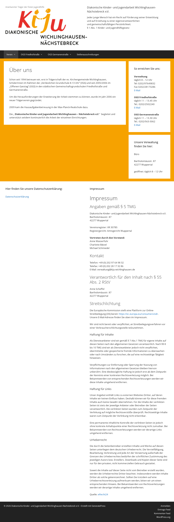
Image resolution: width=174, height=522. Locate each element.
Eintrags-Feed (164, 509)
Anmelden (165, 505)
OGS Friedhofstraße (30, 54)
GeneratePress (98, 505)
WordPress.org (163, 517)
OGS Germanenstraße (58, 54)
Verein (10, 54)
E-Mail (137, 90)
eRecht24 (103, 494)
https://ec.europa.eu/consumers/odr (138, 313)
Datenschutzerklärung (17, 196)
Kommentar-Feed (162, 513)
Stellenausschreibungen (88, 54)
